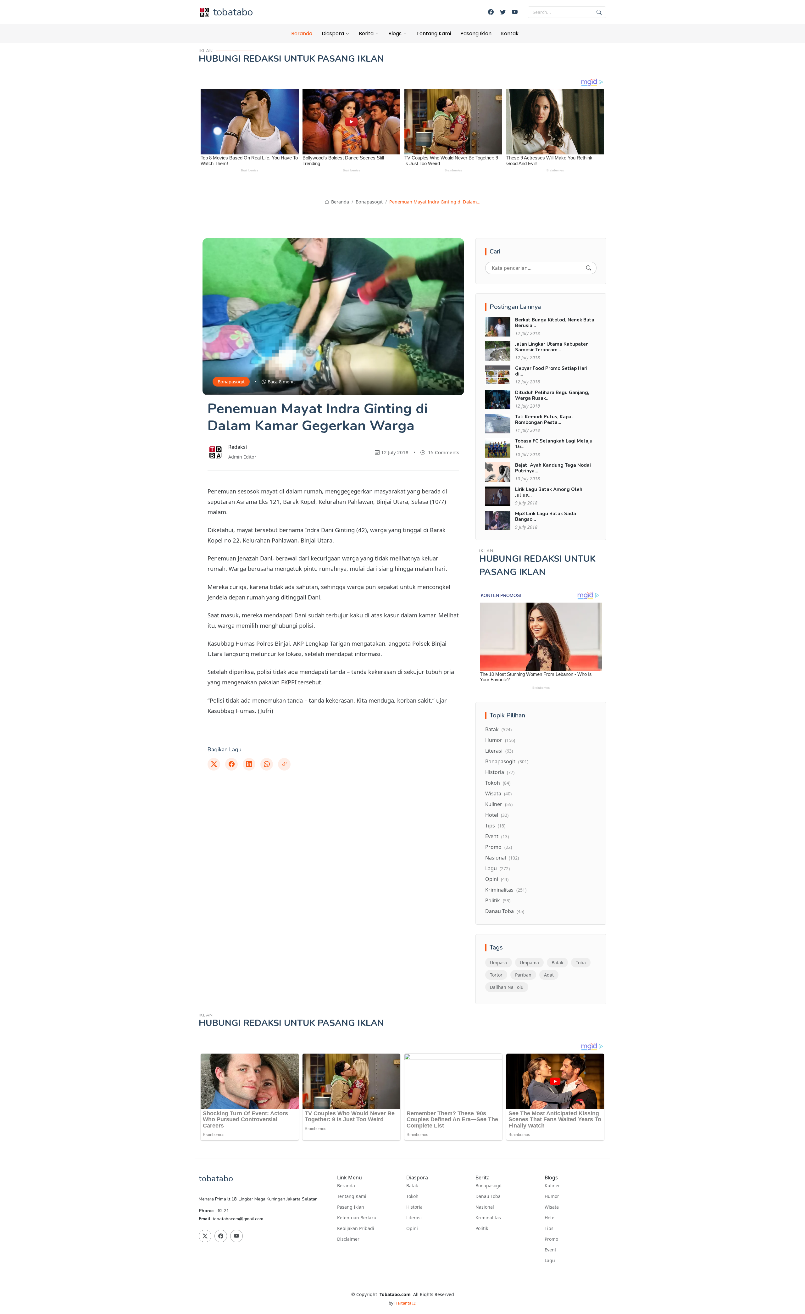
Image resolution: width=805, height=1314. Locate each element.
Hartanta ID (405, 1303)
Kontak (510, 33)
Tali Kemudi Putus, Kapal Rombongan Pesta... (544, 420)
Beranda (301, 33)
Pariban (523, 975)
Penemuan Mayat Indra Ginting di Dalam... (434, 202)
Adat (549, 975)
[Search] (588, 268)
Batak (498, 729)
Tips (495, 825)
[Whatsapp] (266, 764)
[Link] (284, 764)
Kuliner (499, 804)
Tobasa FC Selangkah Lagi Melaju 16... (553, 444)
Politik (497, 900)
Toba (581, 963)
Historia (499, 772)
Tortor (496, 975)
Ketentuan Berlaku (356, 1218)
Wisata (498, 793)
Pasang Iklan (475, 33)
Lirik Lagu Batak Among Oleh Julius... (548, 492)
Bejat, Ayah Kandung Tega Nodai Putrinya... (553, 468)
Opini (496, 879)
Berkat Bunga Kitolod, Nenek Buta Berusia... (554, 323)
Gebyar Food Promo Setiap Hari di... (551, 371)
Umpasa (498, 963)
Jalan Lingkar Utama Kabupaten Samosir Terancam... (552, 347)
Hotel (496, 814)
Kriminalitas (505, 889)
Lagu (497, 868)
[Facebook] (491, 12)
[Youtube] (514, 12)
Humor (500, 740)
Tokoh (497, 782)
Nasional (502, 857)
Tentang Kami (433, 33)
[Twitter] (502, 12)
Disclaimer (348, 1239)
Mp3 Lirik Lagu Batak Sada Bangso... (545, 516)
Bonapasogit (369, 202)
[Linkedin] (249, 764)
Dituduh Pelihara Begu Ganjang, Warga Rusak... (552, 395)
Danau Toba (504, 911)
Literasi (499, 750)
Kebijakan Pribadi (355, 1228)
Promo (498, 847)
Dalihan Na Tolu (507, 987)
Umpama (529, 963)
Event (497, 836)
